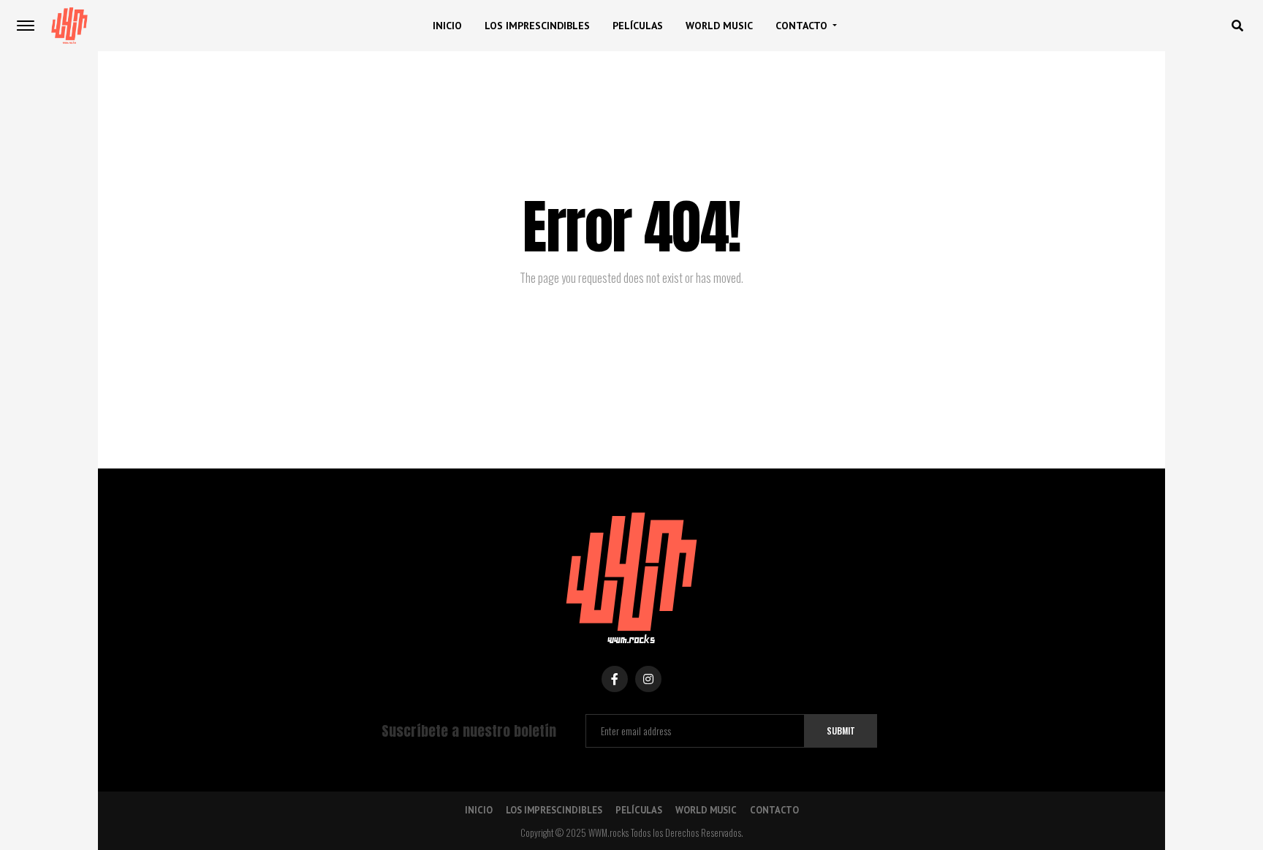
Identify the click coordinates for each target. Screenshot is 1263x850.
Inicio (447, 25)
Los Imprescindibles (537, 25)
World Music (719, 25)
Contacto (801, 25)
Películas (637, 25)
